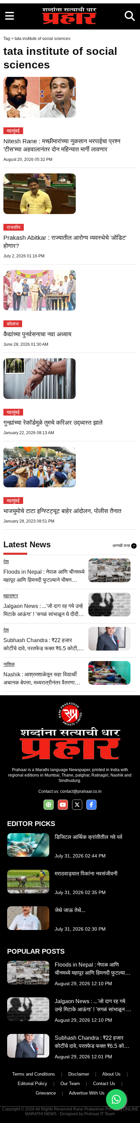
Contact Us (104, 1083)
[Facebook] (91, 805)
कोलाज (13, 323)
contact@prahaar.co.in (81, 791)
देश (6, 561)
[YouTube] (63, 805)
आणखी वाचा (123, 545)
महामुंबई (13, 130)
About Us (111, 1074)
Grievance (46, 1093)
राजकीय (13, 227)
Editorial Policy (32, 1083)
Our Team (70, 1083)
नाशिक (9, 664)
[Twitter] (77, 805)
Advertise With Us (87, 1093)
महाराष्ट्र (10, 595)
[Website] (48, 805)
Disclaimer (78, 1074)
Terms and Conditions (33, 1074)
